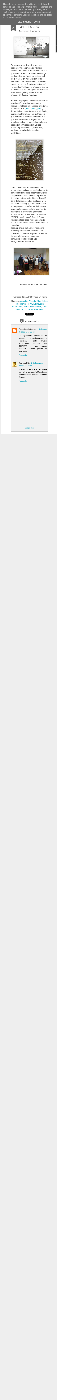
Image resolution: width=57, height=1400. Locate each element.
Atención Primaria (28, 301)
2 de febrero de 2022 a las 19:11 (31, 364)
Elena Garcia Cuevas (27, 329)
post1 (28, 108)
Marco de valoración (32, 306)
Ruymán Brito (24, 363)
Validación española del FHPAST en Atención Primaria (30, 27)
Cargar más (29, 427)
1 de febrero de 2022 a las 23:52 (33, 330)
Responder (23, 355)
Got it (37, 21)
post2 (34, 108)
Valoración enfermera (33, 309)
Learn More (24, 21)
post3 (39, 108)
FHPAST (30, 303)
